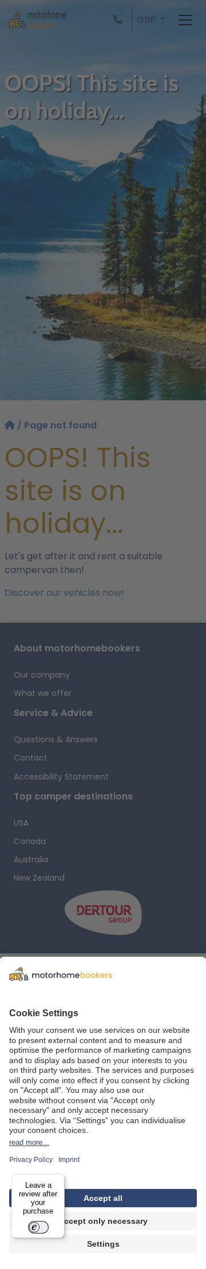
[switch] (38, 1227)
